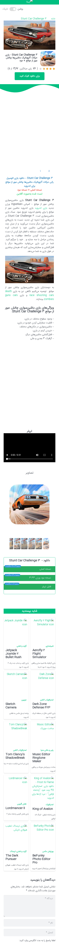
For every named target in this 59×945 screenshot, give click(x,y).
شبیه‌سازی (49, 646)
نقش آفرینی (21, 804)
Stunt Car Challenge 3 (33, 19)
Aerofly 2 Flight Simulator (39, 654)
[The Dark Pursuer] (15, 835)
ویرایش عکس (47, 851)
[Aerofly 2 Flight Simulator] (42, 630)
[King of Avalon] (42, 788)
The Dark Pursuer (12, 857)
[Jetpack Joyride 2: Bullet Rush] (15, 630)
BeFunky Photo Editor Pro (41, 859)
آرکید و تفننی (21, 646)
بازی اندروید (41, 208)
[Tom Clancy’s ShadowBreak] (15, 734)
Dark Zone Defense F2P (41, 706)
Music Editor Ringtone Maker (41, 758)
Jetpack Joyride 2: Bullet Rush (13, 654)
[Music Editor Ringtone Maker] (42, 734)
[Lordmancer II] (15, 788)
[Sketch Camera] (15, 683)
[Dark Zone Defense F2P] (42, 683)
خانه (53, 19)
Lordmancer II (15, 808)
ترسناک (13, 851)
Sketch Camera (11, 706)
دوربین (23, 700)
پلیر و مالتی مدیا (47, 750)
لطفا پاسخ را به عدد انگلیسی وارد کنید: (37, 941)
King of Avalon (43, 809)
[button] (32, 9)
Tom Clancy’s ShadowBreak (15, 756)
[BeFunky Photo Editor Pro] (42, 835)
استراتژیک (49, 700)
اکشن (42, 700)
